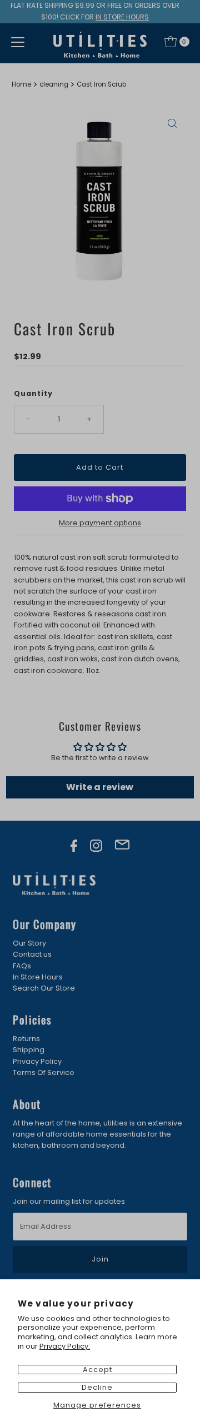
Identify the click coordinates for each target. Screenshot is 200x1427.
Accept (97, 1369)
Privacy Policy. (64, 1346)
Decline (97, 1387)
